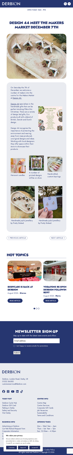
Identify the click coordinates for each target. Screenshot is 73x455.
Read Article (15, 301)
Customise (11, 447)
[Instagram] (8, 392)
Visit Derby (6, 413)
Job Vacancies (42, 410)
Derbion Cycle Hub (9, 403)
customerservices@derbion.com (14, 384)
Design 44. (17, 98)
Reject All (23, 447)
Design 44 (15, 104)
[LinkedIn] (17, 392)
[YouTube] (12, 392)
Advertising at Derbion (10, 426)
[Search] (65, 3)
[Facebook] (3, 392)
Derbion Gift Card (9, 405)
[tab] (34, 308)
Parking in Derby (8, 408)
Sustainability (42, 413)
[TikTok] (21, 392)
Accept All (35, 447)
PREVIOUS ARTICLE (17, 238)
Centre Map (41, 403)
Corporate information (10, 431)
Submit (17, 352)
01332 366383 (8, 381)
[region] (23, 442)
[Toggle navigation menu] (69, 3)
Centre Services (43, 405)
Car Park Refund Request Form (13, 428)
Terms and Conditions (45, 415)
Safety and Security (9, 410)
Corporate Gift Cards (45, 408)
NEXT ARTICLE (57, 238)
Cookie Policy (49, 449)
